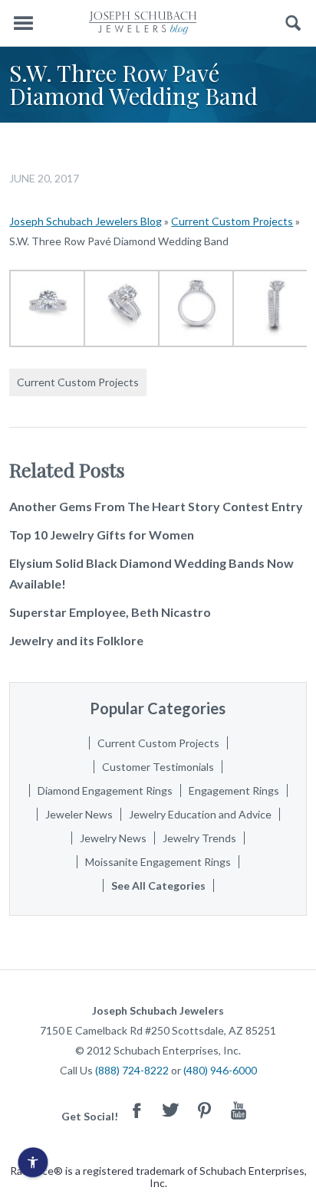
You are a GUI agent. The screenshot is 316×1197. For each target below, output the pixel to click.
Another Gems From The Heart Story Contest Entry (156, 506)
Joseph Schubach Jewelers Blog (85, 221)
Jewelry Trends (199, 837)
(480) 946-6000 (220, 1070)
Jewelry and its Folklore (76, 640)
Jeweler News (79, 814)
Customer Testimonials (158, 766)
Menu (23, 23)
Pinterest (205, 1110)
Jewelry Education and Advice (200, 814)
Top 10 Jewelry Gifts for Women (101, 534)
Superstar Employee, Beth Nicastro (110, 612)
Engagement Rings (234, 790)
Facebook (137, 1110)
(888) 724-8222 (132, 1070)
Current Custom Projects (232, 221)
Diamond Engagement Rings (105, 790)
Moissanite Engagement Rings (158, 861)
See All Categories (158, 885)
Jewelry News (113, 837)
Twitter (171, 1110)
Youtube (238, 1110)
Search (293, 23)
